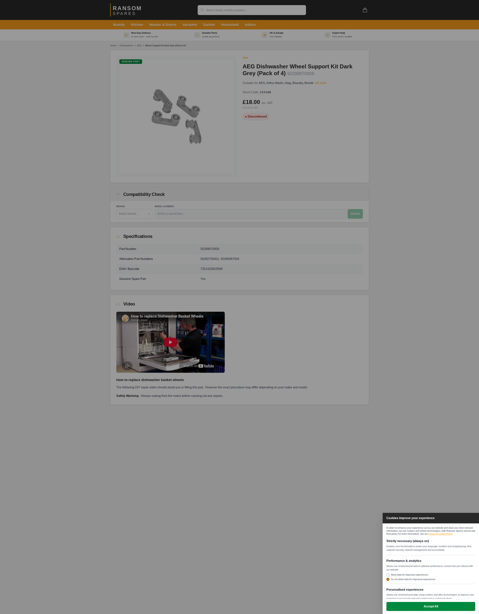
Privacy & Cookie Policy (440, 534)
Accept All (431, 606)
